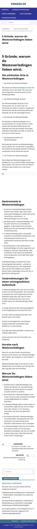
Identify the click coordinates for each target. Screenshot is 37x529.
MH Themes (19, 527)
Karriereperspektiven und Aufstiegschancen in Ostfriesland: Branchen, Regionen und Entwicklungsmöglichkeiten (18, 511)
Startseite (5, 10)
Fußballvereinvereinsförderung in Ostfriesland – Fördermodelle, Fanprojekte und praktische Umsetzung (18, 495)
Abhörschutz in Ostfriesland (11, 483)
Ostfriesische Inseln (9, 18)
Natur (27, 409)
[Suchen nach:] (19, 22)
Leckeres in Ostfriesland (20, 10)
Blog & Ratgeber (25, 14)
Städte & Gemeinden (8, 14)
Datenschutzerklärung (28, 521)
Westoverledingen (19, 88)
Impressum (15, 521)
